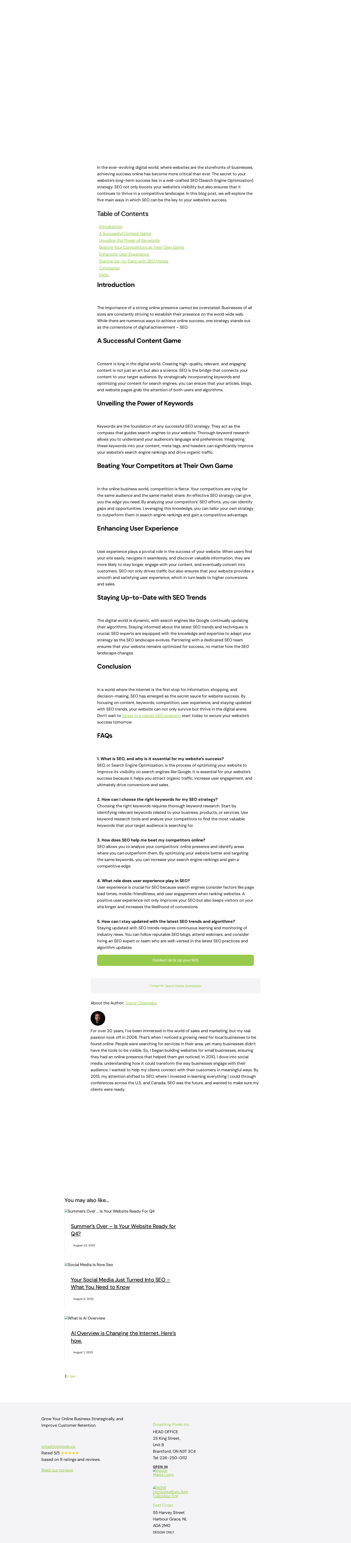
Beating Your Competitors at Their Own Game (141, 247)
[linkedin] (65, 1483)
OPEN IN (160, 1467)
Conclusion (109, 268)
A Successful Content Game (125, 233)
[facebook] (43, 1483)
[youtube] (57, 1483)
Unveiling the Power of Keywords (129, 240)
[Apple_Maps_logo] (165, 1470)
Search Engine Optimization (183, 985)
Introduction (110, 226)
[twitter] (50, 1483)
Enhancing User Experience (124, 254)
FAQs (104, 275)
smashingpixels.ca (58, 1446)
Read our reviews (57, 1470)
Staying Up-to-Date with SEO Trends (133, 261)
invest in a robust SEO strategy (151, 715)
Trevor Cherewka (140, 1003)
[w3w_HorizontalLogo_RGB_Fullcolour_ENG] (171, 1487)
